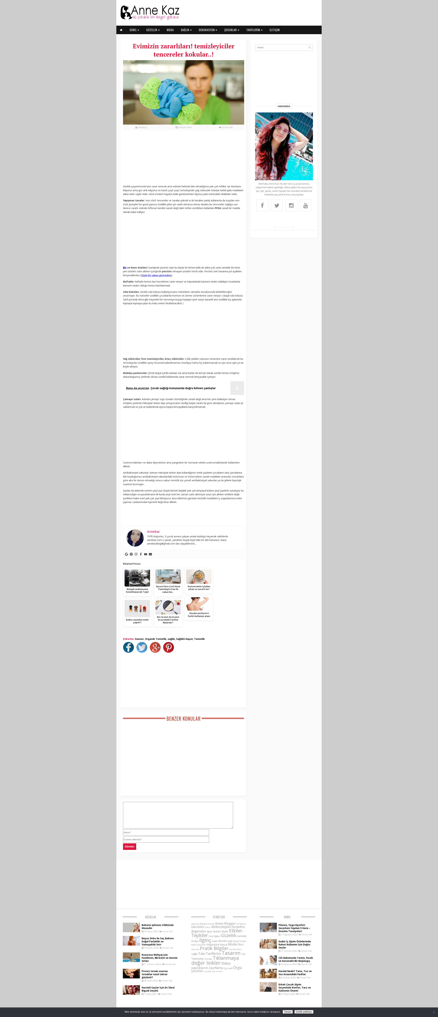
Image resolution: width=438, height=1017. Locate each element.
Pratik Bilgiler (214, 948)
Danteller (197, 927)
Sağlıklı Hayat (184, 639)
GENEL (134, 30)
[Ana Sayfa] (150, 19)
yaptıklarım (199, 968)
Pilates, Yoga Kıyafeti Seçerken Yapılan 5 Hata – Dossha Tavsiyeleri (294, 928)
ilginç (205, 940)
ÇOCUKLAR (231, 30)
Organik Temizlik (155, 639)
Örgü (237, 967)
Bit (124, 267)
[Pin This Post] (169, 652)
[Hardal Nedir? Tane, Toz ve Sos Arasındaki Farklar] (268, 977)
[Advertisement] (183, 159)
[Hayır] (433, 1012)
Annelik (211, 923)
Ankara (203, 923)
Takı (201, 953)
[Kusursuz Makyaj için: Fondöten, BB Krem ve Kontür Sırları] (131, 961)
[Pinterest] (131, 554)
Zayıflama (216, 968)
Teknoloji (197, 959)
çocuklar (197, 971)
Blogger (230, 923)
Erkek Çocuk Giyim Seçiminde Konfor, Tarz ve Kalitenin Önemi (295, 987)
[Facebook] (140, 554)
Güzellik (150, 917)
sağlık (171, 639)
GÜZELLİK (152, 30)
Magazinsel (213, 944)
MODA (170, 30)
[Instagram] (136, 554)
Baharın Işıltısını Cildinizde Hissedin (158, 926)
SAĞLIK (185, 30)
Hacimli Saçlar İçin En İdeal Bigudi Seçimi (158, 989)
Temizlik (199, 639)
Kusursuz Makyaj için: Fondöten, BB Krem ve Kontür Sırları (160, 957)
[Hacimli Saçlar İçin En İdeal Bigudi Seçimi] (131, 994)
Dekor (208, 927)
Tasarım (231, 952)
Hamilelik (242, 936)
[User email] (150, 554)
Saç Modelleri (235, 949)
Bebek (219, 923)
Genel (287, 917)
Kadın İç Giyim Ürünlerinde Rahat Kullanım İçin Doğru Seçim (295, 944)
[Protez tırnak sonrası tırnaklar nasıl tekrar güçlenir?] (131, 977)
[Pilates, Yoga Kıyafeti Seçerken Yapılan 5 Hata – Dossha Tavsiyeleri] (268, 931)
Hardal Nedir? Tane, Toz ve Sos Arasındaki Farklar (295, 972)
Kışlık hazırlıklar (198, 944)
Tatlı (243, 954)
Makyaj (223, 944)
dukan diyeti (220, 931)
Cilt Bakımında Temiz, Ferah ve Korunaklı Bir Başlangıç (296, 959)
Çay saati (228, 968)
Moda (232, 944)
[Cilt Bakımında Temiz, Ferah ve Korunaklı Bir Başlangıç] (268, 964)
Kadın (215, 941)
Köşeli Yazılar (239, 941)
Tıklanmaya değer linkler (215, 960)
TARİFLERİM (253, 30)
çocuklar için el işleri (213, 971)
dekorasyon (221, 926)
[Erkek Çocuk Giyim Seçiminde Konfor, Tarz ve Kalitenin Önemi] (268, 991)
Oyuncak (195, 949)
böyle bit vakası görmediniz (156, 275)
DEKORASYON (207, 30)
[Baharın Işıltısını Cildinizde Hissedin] (131, 931)
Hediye (195, 941)
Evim (211, 936)
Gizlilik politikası (304, 1012)
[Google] (126, 554)
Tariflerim (213, 953)
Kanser (139, 639)
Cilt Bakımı (241, 923)
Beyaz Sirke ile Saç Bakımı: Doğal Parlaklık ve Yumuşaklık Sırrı (158, 941)
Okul (240, 944)
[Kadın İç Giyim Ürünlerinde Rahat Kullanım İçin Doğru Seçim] (268, 947)
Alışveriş (195, 923)
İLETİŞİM (275, 30)
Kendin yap (225, 941)
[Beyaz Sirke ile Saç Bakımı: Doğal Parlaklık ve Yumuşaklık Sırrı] (131, 944)
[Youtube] (145, 554)
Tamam (287, 1012)
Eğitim (217, 936)
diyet (209, 931)
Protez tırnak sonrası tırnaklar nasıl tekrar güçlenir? (155, 974)
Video (226, 963)
